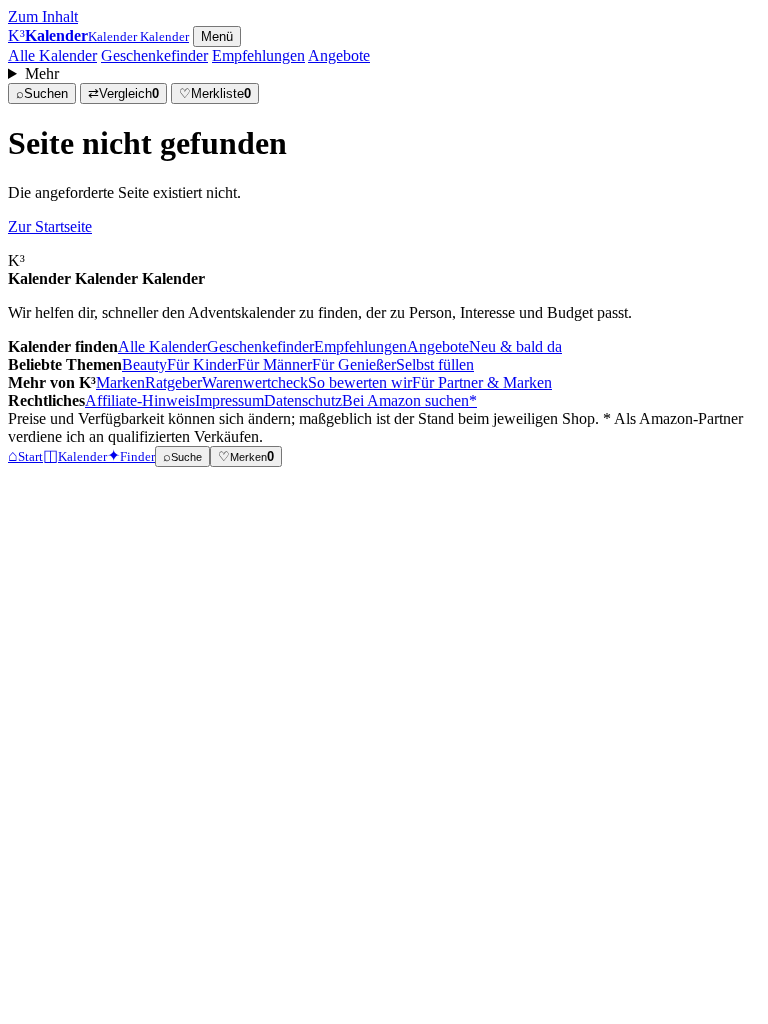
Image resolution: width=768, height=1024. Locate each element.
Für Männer (274, 364)
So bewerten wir (360, 382)
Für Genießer (354, 364)
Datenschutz (303, 400)
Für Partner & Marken (482, 382)
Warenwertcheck (255, 382)
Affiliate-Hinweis (140, 400)
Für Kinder (202, 364)
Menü (217, 36)
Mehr (42, 73)
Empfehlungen (258, 55)
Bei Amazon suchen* (409, 400)
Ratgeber (173, 382)
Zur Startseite (50, 226)
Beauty (144, 364)
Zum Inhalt (43, 16)
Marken (120, 382)
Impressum (229, 400)
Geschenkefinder (154, 55)
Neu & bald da (515, 346)
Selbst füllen (435, 364)
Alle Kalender (52, 55)
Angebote (339, 55)
